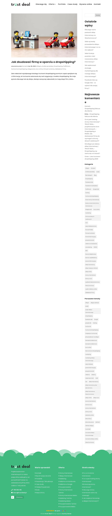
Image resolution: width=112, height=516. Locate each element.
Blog (95, 175)
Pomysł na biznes (49, 69)
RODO (95, 247)
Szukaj (98, 15)
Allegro (39, 66)
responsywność (89, 378)
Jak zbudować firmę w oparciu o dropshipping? (43, 62)
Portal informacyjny (90, 236)
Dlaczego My (41, 4)
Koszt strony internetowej (92, 199)
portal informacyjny (90, 367)
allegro (87, 302)
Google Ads (96, 189)
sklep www (96, 397)
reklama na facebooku (91, 243)
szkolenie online (89, 415)
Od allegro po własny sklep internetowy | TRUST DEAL (92, 146)
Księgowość (31, 69)
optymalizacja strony (90, 226)
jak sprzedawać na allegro (92, 337)
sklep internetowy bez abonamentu (91, 386)
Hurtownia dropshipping (19, 69)
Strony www (88, 278)
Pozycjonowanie (65, 487)
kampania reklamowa (91, 340)
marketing (88, 213)
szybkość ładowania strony (92, 282)
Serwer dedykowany (90, 254)
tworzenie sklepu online (91, 439)
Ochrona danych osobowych (89, 218)
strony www (88, 411)
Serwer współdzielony (91, 257)
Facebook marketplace (91, 185)
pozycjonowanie (89, 240)
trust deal (87, 429)
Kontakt (97, 4)
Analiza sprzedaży (47, 66)
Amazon (93, 168)
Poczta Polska (89, 229)
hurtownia (88, 326)
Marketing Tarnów (65, 498)
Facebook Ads (89, 182)
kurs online (88, 347)
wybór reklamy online (91, 289)
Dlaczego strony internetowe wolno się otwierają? (89, 492)
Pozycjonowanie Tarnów (67, 504)
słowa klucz (88, 418)
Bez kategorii (88, 175)
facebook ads (88, 319)
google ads (88, 323)
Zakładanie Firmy (60, 69)
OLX (86, 222)
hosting (87, 192)
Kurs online (39, 69)
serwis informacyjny (90, 261)
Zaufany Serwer (66, 514)
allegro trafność (95, 302)
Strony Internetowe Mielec (68, 495)
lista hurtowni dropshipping (92, 351)
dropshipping (88, 316)
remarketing (88, 247)
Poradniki (39, 479)
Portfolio (62, 4)
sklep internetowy (90, 264)
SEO (86, 250)
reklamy (93, 374)
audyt (97, 171)
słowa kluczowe (89, 422)
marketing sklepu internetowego (90, 359)
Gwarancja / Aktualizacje (44, 481)
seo (86, 381)
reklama (87, 374)
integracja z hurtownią (91, 333)
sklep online (88, 271)
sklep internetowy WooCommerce (90, 393)
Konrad (24, 66)
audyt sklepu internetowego (89, 311)
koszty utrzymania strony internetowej (92, 204)
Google (96, 319)
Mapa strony (40, 493)
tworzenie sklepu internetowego (89, 434)
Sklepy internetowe (65, 476)
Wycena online (85, 4)
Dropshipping (58, 66)
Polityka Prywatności (43, 487)
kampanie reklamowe (91, 344)
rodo (96, 378)
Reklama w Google (65, 484)
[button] (56, 511)
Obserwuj (19, 497)
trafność (97, 422)
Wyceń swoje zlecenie (43, 476)
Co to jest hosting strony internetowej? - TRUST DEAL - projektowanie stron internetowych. (93, 124)
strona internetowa (90, 401)
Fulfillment (66, 66)
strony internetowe (90, 275)
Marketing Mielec (65, 501)
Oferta (51, 4)
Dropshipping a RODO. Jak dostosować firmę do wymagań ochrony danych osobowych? (92, 136)
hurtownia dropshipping (91, 330)
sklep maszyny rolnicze (91, 268)
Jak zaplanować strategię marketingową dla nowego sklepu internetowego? (91, 70)
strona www (88, 404)
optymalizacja (89, 364)
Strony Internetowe (65, 473)
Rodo (38, 490)
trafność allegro (89, 425)
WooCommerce (89, 285)
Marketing (62, 479)
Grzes (87, 156)
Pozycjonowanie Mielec (67, 507)
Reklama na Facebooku (67, 481)
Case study (72, 4)
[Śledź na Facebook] (12, 497)
